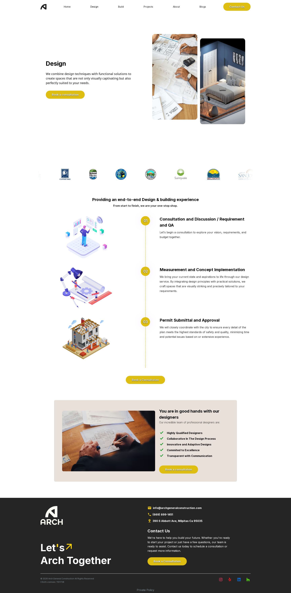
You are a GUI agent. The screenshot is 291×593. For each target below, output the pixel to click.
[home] (43, 6)
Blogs (203, 6)
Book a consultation (65, 94)
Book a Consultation (145, 380)
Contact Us (237, 6)
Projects (148, 6)
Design (94, 6)
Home (67, 6)
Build (121, 6)
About (176, 6)
